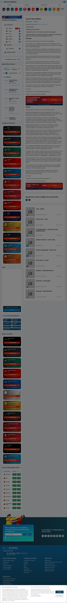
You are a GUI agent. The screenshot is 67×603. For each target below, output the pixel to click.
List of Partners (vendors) (36, 595)
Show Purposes (59, 595)
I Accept (59, 591)
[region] (33, 594)
